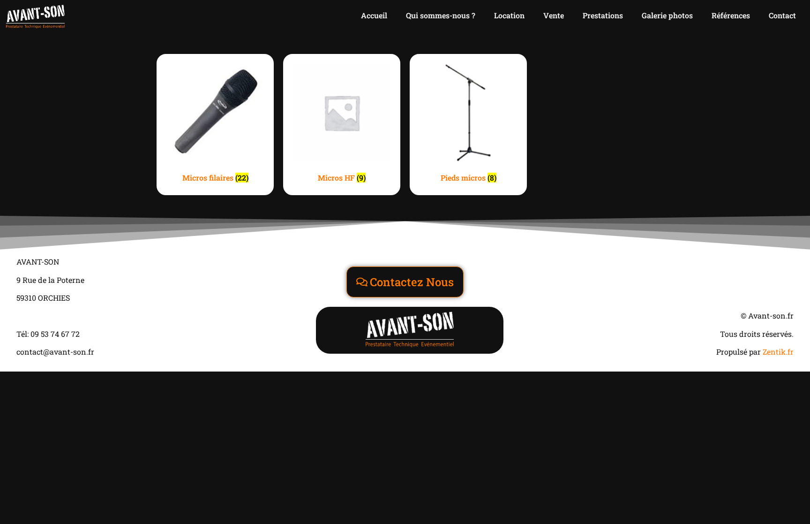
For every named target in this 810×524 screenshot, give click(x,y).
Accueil (374, 15)
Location (509, 15)
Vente (553, 15)
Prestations (603, 15)
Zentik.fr (778, 352)
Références (731, 15)
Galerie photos (667, 15)
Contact (782, 15)
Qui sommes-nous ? (440, 15)
